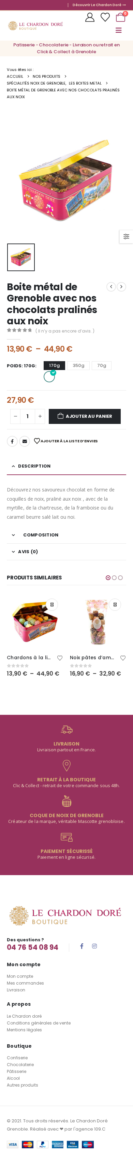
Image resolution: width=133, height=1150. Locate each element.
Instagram (94, 946)
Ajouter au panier (89, 416)
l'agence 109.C (89, 1129)
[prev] (111, 287)
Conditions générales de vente (39, 1023)
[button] (118, 30)
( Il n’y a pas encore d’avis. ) (64, 331)
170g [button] (54, 365)
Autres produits (22, 1085)
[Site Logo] (35, 25)
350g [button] (78, 365)
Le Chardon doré (24, 1016)
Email (24, 441)
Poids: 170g (21, 366)
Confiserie (17, 1058)
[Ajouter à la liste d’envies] (60, 657)
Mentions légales (24, 1030)
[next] (121, 287)
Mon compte (20, 976)
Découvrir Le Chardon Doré (97, 5)
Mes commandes (25, 983)
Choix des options (52, 605)
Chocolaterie (20, 1064)
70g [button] (101, 365)
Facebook (12, 441)
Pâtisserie (16, 1071)
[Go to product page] (35, 621)
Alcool (13, 1078)
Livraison (16, 990)
